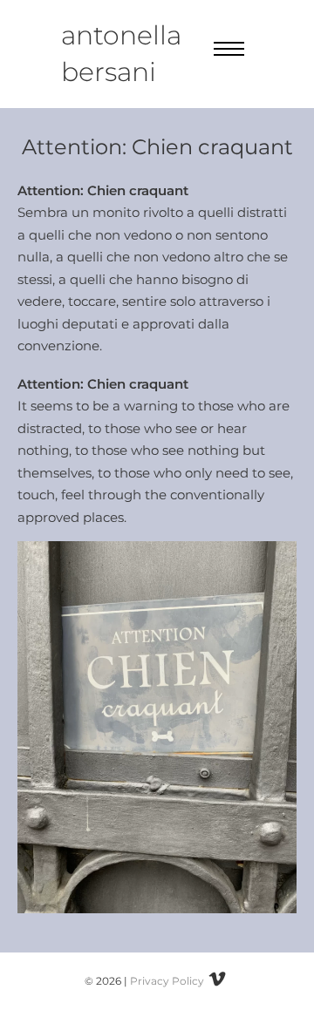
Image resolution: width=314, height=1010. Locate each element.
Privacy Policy (167, 980)
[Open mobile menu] (229, 49)
